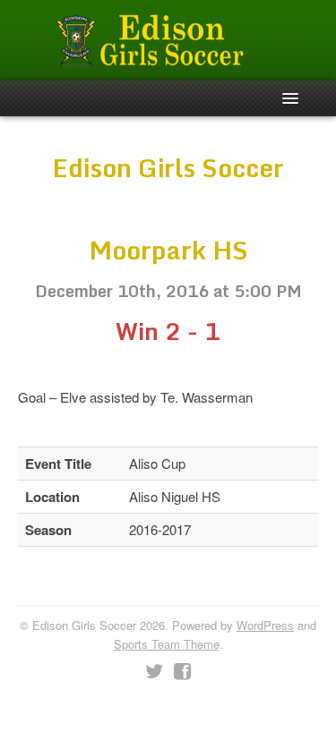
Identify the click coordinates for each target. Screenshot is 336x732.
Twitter (154, 672)
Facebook (182, 672)
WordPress (265, 625)
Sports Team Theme (167, 643)
